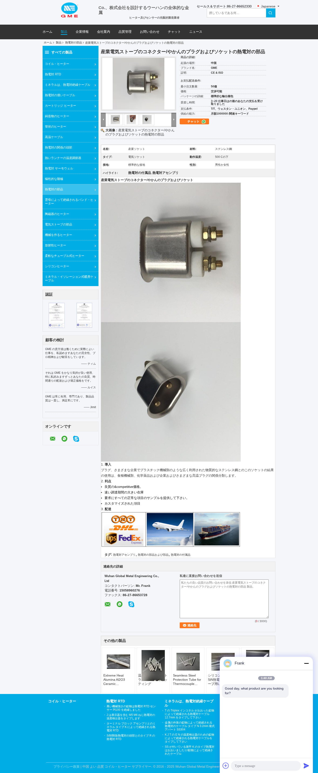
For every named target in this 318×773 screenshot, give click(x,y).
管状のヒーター (55, 126)
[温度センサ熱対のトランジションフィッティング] (153, 665)
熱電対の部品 (73, 42)
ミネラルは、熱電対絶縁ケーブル (67, 84)
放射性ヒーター (55, 245)
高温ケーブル (54, 137)
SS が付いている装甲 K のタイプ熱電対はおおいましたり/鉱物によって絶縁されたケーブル (189, 750)
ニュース (195, 31)
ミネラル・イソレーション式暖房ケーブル (69, 278)
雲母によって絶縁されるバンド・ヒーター (69, 201)
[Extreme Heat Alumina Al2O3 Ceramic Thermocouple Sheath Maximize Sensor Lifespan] (118, 661)
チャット (174, 31)
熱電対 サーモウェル (59, 168)
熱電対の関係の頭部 (58, 147)
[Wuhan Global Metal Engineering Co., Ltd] (70, 9)
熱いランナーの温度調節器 (63, 158)
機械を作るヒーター (58, 235)
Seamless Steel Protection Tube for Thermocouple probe (187, 680)
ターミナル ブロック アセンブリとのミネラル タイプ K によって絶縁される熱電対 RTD (131, 727)
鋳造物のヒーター (57, 116)
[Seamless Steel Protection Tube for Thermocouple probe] (188, 661)
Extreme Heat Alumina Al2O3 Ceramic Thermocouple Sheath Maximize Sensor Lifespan (116, 680)
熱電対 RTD (53, 74)
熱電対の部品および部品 (153, 554)
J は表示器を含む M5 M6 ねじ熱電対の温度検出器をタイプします (131, 716)
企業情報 (82, 31)
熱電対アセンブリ (124, 554)
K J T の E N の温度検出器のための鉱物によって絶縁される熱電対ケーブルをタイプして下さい (189, 738)
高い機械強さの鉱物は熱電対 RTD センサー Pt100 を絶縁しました (131, 708)
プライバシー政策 (67, 766)
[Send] (306, 765)
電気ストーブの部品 (58, 224)
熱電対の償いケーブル (60, 95)
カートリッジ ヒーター (60, 105)
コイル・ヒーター (57, 64)
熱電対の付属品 (180, 554)
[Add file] (226, 765)
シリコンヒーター (57, 266)
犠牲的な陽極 (54, 179)
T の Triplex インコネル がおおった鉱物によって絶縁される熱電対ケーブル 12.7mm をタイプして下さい (189, 714)
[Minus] (306, 663)
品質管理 (125, 31)
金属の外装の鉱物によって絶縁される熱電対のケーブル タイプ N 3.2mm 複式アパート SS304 (190, 726)
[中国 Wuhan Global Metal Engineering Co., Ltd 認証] (57, 315)
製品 (64, 31)
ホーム (47, 31)
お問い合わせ (149, 31)
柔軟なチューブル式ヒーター (64, 256)
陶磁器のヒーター (57, 214)
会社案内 (103, 31)
